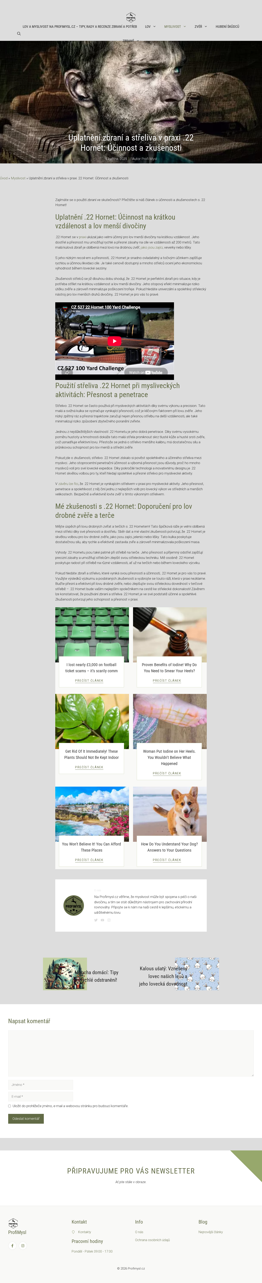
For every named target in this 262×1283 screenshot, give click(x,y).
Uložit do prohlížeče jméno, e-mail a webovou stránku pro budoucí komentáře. (71, 1106)
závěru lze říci (68, 484)
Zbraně (128, 41)
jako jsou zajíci (152, 247)
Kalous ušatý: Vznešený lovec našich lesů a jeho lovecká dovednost (163, 976)
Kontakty (84, 1232)
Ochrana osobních (148, 1240)
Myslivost (172, 27)
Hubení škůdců (227, 27)
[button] (19, 34)
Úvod (4, 178)
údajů (166, 1240)
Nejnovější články (211, 1232)
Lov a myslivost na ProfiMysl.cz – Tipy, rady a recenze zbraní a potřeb (80, 27)
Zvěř (198, 27)
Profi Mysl (149, 159)
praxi (82, 237)
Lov (148, 27)
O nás (139, 1232)
